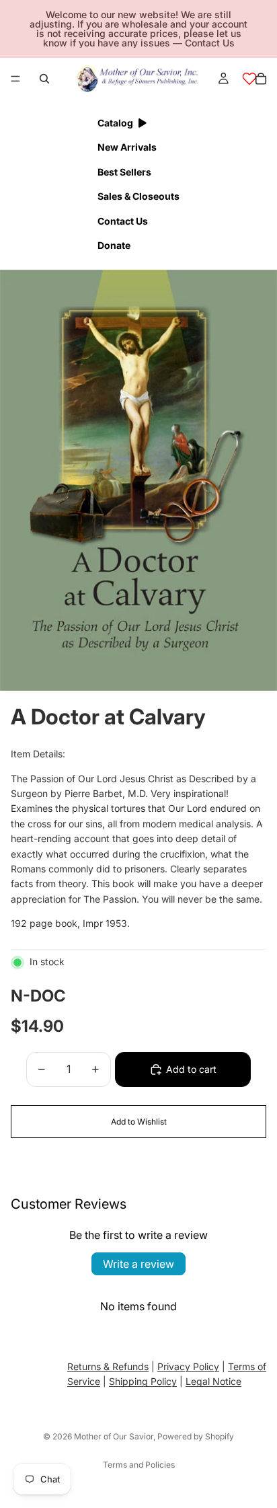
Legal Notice (213, 1381)
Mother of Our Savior (113, 1436)
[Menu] (15, 78)
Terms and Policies (139, 1465)
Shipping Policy (143, 1381)
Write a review (138, 1264)
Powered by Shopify (195, 1436)
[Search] (44, 78)
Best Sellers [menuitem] (124, 172)
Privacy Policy (188, 1366)
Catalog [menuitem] (115, 122)
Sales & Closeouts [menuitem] (138, 196)
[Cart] (261, 78)
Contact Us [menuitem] (122, 221)
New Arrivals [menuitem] (127, 147)
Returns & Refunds (108, 1366)
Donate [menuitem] (113, 245)
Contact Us (210, 42)
